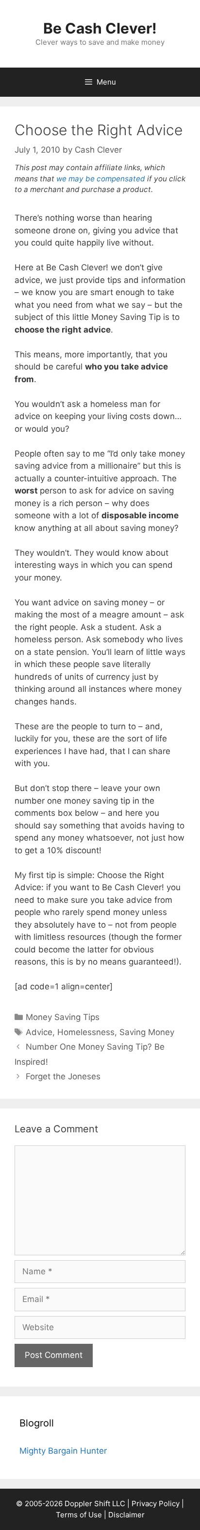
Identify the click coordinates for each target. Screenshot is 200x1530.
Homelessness (86, 1032)
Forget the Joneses (63, 1076)
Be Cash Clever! (100, 28)
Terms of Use (79, 1514)
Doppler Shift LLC (95, 1503)
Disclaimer (126, 1514)
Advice (39, 1032)
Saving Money (146, 1032)
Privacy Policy (156, 1503)
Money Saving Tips (63, 1017)
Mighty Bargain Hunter (63, 1451)
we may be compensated (100, 178)
